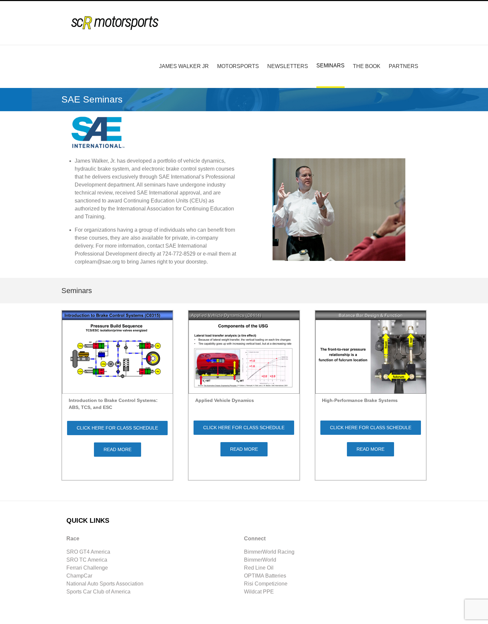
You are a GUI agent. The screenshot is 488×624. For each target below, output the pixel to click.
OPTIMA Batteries (265, 576)
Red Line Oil (259, 568)
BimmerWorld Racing (269, 552)
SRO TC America (86, 560)
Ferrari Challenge (87, 568)
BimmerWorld (260, 560)
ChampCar (79, 576)
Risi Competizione (265, 583)
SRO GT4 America (88, 552)
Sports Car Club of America (98, 591)
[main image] (339, 155)
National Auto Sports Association (104, 583)
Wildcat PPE (259, 591)
